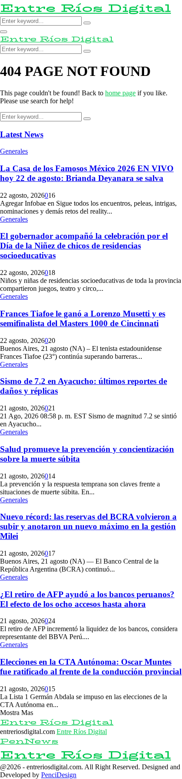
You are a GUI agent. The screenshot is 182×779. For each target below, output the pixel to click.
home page (120, 93)
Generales (14, 151)
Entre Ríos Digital (85, 8)
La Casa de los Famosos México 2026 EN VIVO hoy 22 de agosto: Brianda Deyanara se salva (87, 173)
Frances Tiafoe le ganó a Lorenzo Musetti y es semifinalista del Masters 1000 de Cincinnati (82, 318)
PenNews (29, 741)
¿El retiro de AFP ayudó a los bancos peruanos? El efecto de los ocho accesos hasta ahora (87, 599)
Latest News (21, 134)
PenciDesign (58, 775)
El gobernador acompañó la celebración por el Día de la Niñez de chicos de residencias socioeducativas (84, 245)
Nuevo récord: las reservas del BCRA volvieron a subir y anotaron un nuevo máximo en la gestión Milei (88, 526)
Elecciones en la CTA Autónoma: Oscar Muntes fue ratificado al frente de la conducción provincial (91, 666)
